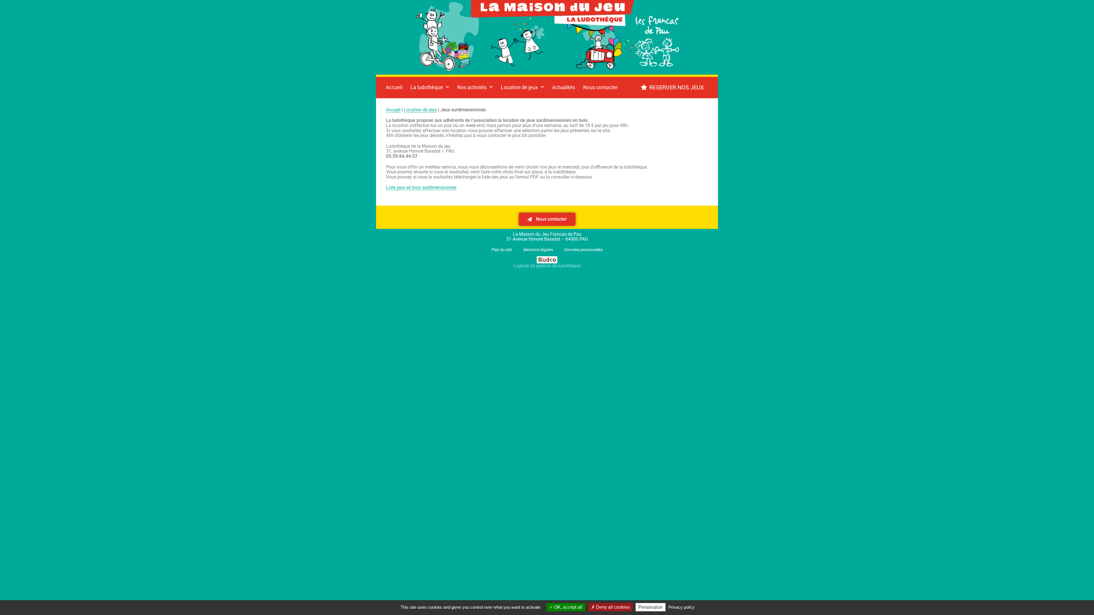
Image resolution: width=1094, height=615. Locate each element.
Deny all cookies (612, 607)
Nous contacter (600, 87)
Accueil (394, 87)
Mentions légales (538, 249)
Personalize (650, 607)
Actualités (563, 87)
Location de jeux (420, 109)
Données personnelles (583, 249)
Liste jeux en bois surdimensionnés (421, 187)
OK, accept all (567, 607)
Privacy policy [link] (681, 607)
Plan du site (501, 249)
